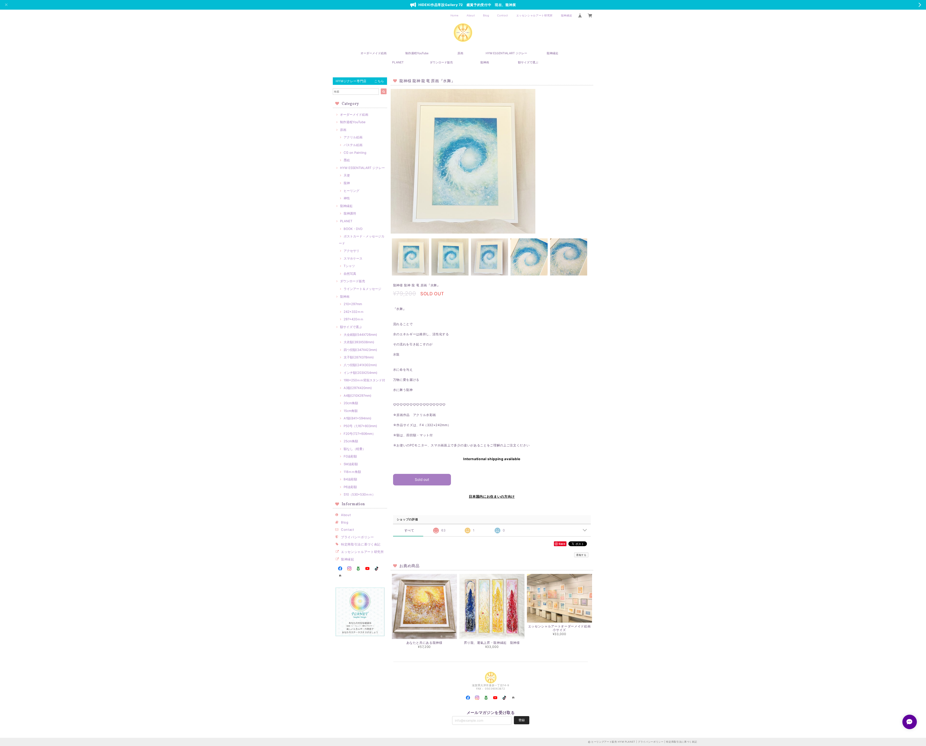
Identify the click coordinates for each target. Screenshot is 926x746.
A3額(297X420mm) (358, 388)
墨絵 (347, 160)
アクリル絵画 (353, 137)
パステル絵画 (353, 145)
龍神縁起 (566, 15)
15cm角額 (351, 411)
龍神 (347, 183)
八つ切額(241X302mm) (360, 365)
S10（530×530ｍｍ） (359, 494)
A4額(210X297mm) (357, 395)
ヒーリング (351, 191)
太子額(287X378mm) (359, 357)
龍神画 (484, 62)
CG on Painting (355, 153)
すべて (409, 530)
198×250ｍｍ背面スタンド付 (364, 380)
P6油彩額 (350, 487)
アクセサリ (351, 251)
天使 (347, 175)
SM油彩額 (351, 464)
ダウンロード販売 (441, 62)
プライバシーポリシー (357, 537)
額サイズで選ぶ (528, 62)
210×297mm (353, 304)
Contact (502, 15)
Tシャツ (349, 266)
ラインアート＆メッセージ (362, 289)
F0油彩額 (350, 456)
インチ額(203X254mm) (360, 373)
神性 (347, 198)
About (471, 15)
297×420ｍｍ (353, 319)
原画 (460, 53)
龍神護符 (350, 213)
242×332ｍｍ (354, 312)
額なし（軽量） (355, 449)
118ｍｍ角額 (352, 472)
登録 (521, 720)
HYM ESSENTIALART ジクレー (506, 53)
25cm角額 (351, 441)
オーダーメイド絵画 (374, 53)
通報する (581, 554)
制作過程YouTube (417, 53)
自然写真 (350, 274)
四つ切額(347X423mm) (360, 350)
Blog (486, 15)
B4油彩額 (350, 479)
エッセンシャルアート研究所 (534, 15)
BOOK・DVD (353, 229)
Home (454, 15)
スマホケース (353, 258)
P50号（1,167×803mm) (360, 426)
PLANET (398, 62)
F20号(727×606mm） (359, 434)
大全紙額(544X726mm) (360, 334)
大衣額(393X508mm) (359, 342)
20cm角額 (351, 403)
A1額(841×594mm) (357, 418)
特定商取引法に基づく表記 (361, 544)
